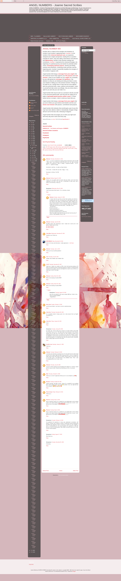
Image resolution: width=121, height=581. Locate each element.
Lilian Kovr (48, 312)
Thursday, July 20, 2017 (54, 256)
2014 (32, 140)
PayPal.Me (84, 104)
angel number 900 (65, 147)
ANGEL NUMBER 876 (33, 360)
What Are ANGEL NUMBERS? (49, 36)
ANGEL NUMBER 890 (33, 305)
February (34, 158)
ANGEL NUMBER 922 (33, 179)
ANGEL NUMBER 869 (33, 388)
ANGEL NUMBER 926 (33, 163)
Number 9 (69, 53)
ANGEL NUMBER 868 (33, 392)
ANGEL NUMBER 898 (33, 274)
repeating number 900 (62, 148)
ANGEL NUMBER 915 (33, 206)
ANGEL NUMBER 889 (33, 309)
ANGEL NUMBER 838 (33, 507)
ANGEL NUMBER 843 (33, 491)
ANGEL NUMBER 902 (33, 258)
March (33, 157)
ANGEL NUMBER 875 (33, 364)
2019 (32, 131)
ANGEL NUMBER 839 (33, 503)
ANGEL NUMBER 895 (33, 285)
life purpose (69, 75)
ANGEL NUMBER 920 (33, 187)
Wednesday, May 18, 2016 (57, 188)
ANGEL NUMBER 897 (33, 278)
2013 (32, 142)
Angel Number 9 (65, 119)
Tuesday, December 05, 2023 (58, 442)
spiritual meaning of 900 (49, 149)
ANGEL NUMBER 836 (33, 515)
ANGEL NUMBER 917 (33, 199)
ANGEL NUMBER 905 (33, 246)
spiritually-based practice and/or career (59, 96)
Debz (47, 373)
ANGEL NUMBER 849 (33, 467)
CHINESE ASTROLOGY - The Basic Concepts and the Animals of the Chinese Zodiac (87, 148)
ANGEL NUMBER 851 (33, 459)
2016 (32, 136)
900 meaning (58, 147)
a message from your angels (65, 74)
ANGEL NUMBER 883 (33, 333)
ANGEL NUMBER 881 (33, 341)
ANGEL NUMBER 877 (33, 357)
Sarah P (32, 108)
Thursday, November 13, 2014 (57, 158)
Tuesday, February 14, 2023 (57, 420)
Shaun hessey (49, 391)
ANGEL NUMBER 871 (33, 380)
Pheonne (48, 399)
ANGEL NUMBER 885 (33, 325)
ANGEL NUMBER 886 (33, 321)
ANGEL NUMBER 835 (33, 519)
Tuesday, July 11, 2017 (55, 248)
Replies (49, 194)
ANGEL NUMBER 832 (33, 530)
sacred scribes (71, 148)
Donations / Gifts (49, 40)
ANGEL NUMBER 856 (33, 440)
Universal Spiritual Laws (58, 55)
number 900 (55, 148)
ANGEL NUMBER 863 (33, 412)
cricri (47, 256)
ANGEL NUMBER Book (54, 38)
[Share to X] (68, 145)
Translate (86, 53)
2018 (32, 133)
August (33, 150)
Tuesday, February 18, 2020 (56, 352)
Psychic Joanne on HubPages (85, 153)
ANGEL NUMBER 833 (33, 526)
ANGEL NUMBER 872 (33, 376)
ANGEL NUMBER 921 (33, 183)
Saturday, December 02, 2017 (56, 264)
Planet (88, 200)
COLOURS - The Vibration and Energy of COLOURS (86, 140)
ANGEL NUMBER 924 (33, 171)
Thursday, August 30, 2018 (60, 292)
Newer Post (46, 470)
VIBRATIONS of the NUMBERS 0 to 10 (39, 38)
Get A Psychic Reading (60, 40)
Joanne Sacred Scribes (34, 103)
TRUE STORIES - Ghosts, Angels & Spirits (87, 156)
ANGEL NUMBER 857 (33, 436)
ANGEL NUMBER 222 (86, 177)
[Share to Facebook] (69, 145)
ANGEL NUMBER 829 (33, 542)
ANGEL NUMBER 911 (33, 222)
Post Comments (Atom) (63, 475)
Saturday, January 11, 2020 (58, 344)
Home (60, 470)
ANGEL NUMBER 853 (33, 451)
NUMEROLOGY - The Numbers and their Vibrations (86, 130)
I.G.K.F (47, 264)
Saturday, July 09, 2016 (55, 221)
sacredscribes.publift (35, 110)
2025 (32, 124)
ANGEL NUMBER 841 (33, 495)
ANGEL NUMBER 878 (33, 353)
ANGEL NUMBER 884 (33, 329)
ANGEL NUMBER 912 (33, 218)
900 (46, 147)
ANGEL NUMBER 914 (33, 210)
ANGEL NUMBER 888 (33, 313)
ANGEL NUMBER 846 (33, 479)
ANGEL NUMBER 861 (33, 420)
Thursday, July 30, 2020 (55, 364)
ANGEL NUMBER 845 (33, 483)
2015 (32, 138)
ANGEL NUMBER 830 (33, 538)
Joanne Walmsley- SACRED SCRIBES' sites (81, 38)
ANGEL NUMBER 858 (33, 432)
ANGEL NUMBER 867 (33, 396)
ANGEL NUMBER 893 (33, 293)
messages (59, 79)
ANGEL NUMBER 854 (33, 447)
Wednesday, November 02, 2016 (58, 233)
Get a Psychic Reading (34, 95)
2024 (32, 126)
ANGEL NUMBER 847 (33, 475)
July (33, 151)
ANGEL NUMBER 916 (33, 202)
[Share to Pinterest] (70, 145)
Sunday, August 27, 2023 (57, 434)
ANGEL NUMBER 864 (33, 408)
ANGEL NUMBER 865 (33, 404)
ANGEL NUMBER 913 (33, 214)
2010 (32, 552)
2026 (32, 122)
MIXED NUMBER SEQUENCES (82, 36)
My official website (50, 226)
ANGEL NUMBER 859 (33, 428)
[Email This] (65, 145)
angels (67, 77)
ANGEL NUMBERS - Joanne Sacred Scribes (55, 5)
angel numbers (72, 147)
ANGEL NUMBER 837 (33, 511)
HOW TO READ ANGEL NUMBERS (65, 36)
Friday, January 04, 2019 (56, 321)
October (33, 145)
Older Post (75, 470)
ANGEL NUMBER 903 (33, 254)
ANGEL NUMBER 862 (33, 416)
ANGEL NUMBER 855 (33, 443)
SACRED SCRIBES (86, 123)
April (33, 155)
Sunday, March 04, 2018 (56, 276)
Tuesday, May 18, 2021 (55, 399)
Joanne (44, 148)
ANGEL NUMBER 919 (33, 191)
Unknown (48, 158)
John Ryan (71, 243)
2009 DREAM (49, 241)
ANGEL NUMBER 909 (33, 230)
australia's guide (87, 201)
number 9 (54, 119)
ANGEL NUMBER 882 (33, 337)
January (33, 160)
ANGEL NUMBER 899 (33, 270)
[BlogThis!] (67, 145)
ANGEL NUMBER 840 (33, 499)
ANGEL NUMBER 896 (33, 282)
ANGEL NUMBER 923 (33, 175)
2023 (32, 128)
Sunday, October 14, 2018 (56, 304)
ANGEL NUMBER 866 (33, 400)
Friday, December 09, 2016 (57, 241)
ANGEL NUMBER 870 (33, 384)
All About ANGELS (65, 38)
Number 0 (53, 62)
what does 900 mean (59, 149)
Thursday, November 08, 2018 (57, 312)
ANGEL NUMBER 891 (33, 301)
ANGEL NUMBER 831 (33, 534)
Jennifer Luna (49, 344)
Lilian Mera (48, 233)
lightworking (49, 60)
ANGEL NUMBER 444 (86, 168)
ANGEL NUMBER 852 (33, 455)
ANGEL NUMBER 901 (33, 262)
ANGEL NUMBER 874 (33, 368)
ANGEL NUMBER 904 (33, 250)
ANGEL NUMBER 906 (33, 242)
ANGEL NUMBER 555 (86, 187)
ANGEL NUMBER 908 (33, 234)
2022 (32, 129)
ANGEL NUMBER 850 (33, 463)
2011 (32, 550)
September (34, 147)
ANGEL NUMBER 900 (33, 266)
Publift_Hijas (33, 105)
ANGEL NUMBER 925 (33, 167)
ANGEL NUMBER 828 (33, 546)
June (33, 153)
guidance (67, 79)
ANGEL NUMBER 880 (33, 345)
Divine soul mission (49, 104)
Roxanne (48, 381)
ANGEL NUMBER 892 (33, 297)
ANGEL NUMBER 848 (33, 471)
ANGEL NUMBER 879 (33, 349)
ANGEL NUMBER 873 (33, 372)
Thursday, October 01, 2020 (54, 373)
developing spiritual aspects (55, 65)
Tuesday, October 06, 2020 (55, 381)
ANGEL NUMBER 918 (33, 195)
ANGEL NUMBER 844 (33, 487)
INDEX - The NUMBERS (36, 36)
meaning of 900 (49, 148)
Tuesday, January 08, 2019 (57, 328)
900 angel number (51, 147)
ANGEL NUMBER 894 (33, 289)
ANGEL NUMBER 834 (33, 522)
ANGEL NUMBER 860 (33, 424)
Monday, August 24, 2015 (56, 178)
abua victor (48, 304)
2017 (32, 135)
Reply (47, 174)
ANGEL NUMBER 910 (33, 226)
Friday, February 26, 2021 (58, 391)
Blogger (74, 571)
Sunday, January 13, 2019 (59, 197)
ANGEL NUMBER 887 (33, 317)
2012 (32, 143)
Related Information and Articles (37, 40)
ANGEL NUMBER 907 (33, 238)
